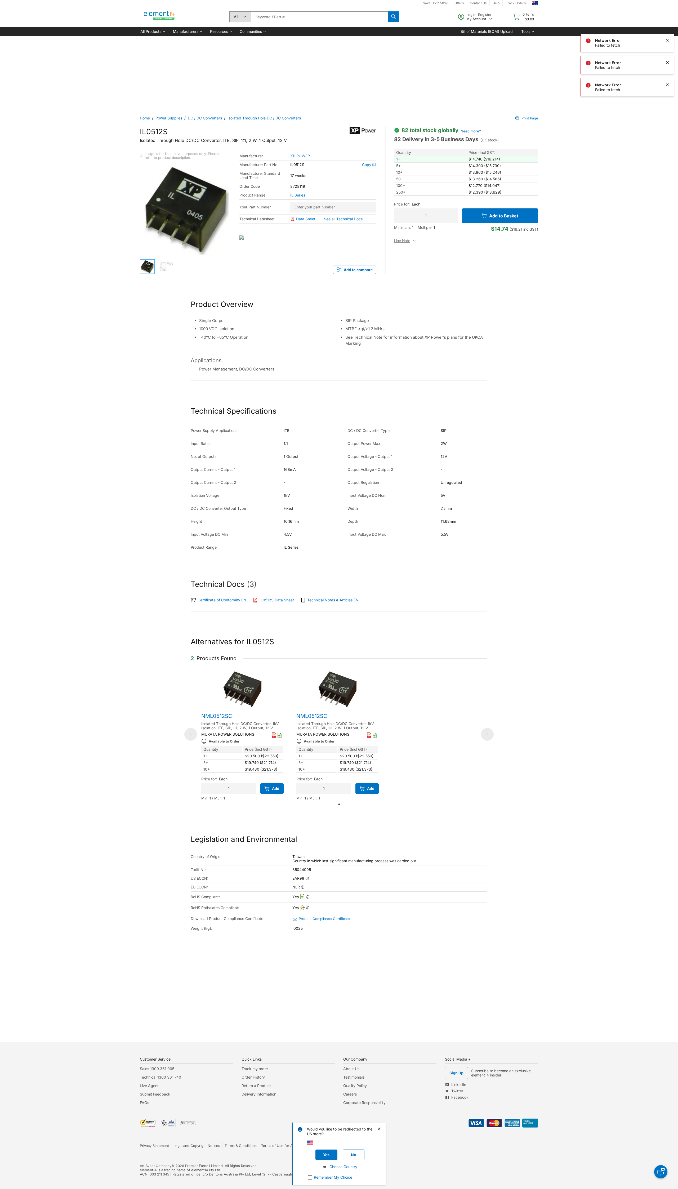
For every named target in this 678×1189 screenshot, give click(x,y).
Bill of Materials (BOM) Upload (487, 31)
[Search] (393, 16)
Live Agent (149, 1085)
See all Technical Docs (343, 219)
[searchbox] (319, 16)
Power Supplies (168, 118)
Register (485, 14)
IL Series (297, 195)
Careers (350, 1094)
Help (496, 3)
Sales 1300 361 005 (157, 1068)
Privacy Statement (154, 1145)
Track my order (255, 1068)
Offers (459, 3)
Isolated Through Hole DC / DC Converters (264, 118)
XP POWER (300, 156)
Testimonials (353, 1077)
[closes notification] (667, 40)
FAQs (144, 1102)
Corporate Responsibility (364, 1102)
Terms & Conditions (241, 1145)
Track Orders (516, 3)
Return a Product (256, 1085)
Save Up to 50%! (435, 3)
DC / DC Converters (205, 118)
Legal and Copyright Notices (196, 1145)
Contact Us (478, 3)
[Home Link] (159, 16)
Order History (253, 1077)
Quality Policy (355, 1085)
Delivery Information (259, 1094)
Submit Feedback (155, 1094)
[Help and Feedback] (660, 1171)
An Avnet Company (155, 1166)
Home (145, 118)
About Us (351, 1068)
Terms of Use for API (278, 1145)
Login (470, 14)
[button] (152, 31)
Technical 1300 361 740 (160, 1077)
